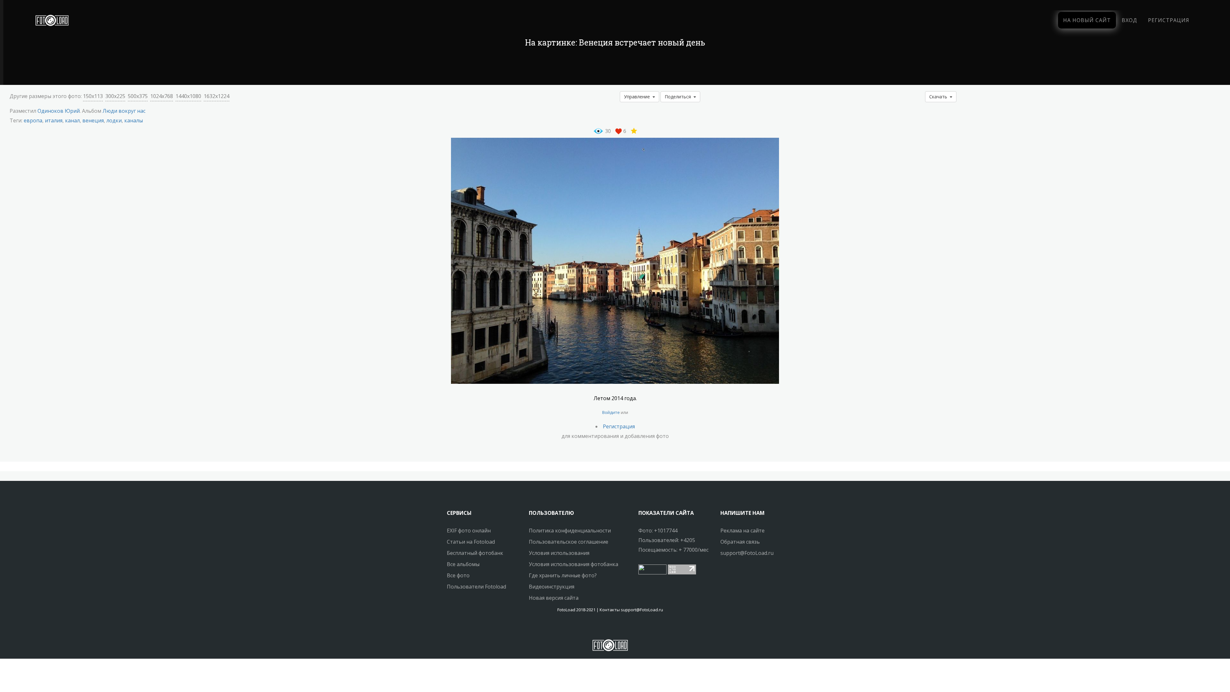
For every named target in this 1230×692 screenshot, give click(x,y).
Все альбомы (463, 564)
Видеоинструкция (551, 586)
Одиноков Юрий (58, 110)
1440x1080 (188, 96)
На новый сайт (1087, 20)
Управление (638, 97)
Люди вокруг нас (123, 110)
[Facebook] (604, 628)
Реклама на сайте (742, 530)
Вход (1129, 20)
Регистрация (1168, 20)
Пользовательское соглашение (568, 541)
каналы (133, 120)
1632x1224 (216, 96)
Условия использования (559, 552)
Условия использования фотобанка (573, 564)
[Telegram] (610, 628)
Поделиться (679, 97)
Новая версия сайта (553, 597)
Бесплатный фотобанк (475, 552)
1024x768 (161, 96)
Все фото (458, 575)
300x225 (115, 96)
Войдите (611, 412)
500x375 (138, 96)
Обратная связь (740, 541)
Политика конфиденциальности (570, 530)
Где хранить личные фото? (563, 575)
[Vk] (616, 628)
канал (72, 120)
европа (33, 120)
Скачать (939, 97)
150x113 (93, 96)
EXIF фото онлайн (469, 530)
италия (53, 120)
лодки (114, 120)
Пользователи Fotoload (476, 586)
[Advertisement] (615, 67)
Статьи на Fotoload (471, 541)
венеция (93, 120)
